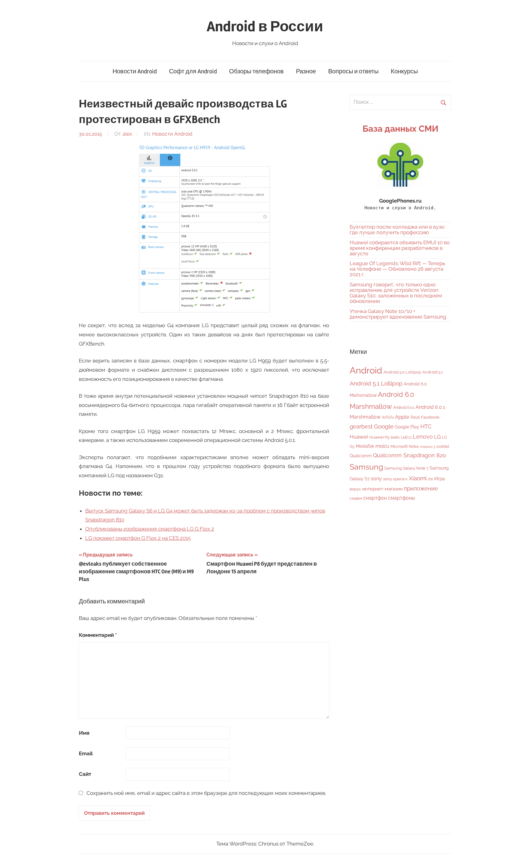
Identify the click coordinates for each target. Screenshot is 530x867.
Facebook (430, 417)
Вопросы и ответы (353, 71)
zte (430, 479)
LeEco (406, 437)
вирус (355, 489)
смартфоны (401, 498)
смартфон (375, 498)
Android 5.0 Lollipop (402, 372)
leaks (395, 437)
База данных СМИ (400, 129)
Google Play (407, 426)
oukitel (442, 446)
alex (127, 134)
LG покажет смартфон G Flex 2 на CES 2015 (138, 538)
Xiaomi (418, 478)
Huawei (359, 437)
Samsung (366, 467)
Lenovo (423, 436)
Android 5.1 (432, 372)
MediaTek (365, 446)
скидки (356, 498)
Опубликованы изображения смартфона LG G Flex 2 (149, 529)
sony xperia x (395, 479)
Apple (402, 417)
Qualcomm (361, 455)
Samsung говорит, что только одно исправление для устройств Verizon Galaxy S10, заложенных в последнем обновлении (396, 292)
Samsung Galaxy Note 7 (406, 468)
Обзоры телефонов (256, 71)
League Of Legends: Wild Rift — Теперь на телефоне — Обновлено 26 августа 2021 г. (397, 268)
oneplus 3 (427, 446)
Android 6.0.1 (403, 407)
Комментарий (98, 635)
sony (376, 479)
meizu (382, 446)
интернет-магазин (382, 489)
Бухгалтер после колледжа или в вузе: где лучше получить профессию (397, 229)
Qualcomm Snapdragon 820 (409, 455)
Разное (306, 71)
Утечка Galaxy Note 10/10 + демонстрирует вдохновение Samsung (398, 314)
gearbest (361, 426)
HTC (426, 426)
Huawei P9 (379, 437)
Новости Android (135, 71)
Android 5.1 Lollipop (376, 383)
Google (384, 426)
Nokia (414, 446)
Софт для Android (193, 71)
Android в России (265, 26)
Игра (439, 479)
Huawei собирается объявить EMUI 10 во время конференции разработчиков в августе (400, 248)
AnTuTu (388, 417)
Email (86, 753)
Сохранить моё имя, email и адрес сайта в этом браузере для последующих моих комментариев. (206, 793)
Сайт (85, 774)
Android (366, 370)
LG (437, 437)
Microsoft (399, 446)
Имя (84, 733)
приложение (421, 488)
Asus (415, 417)
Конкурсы (404, 71)
